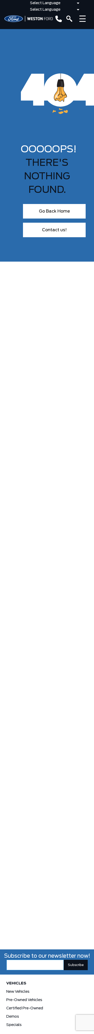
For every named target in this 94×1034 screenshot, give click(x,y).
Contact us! (54, 230)
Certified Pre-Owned (24, 1008)
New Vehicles (18, 992)
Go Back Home (54, 211)
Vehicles (16, 983)
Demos (12, 1016)
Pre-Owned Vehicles (24, 1000)
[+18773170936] (57, 19)
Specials (14, 1025)
